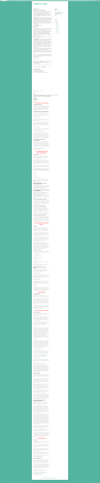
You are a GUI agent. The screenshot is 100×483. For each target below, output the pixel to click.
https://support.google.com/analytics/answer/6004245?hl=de (40, 356)
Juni (56, 27)
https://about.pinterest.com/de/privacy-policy (38, 308)
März (56, 30)
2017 (56, 21)
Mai (56, 28)
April (56, 29)
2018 (56, 20)
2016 (56, 22)
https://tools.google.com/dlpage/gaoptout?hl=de (38, 347)
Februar (57, 31)
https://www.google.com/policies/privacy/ (38, 474)
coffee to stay (40, 3)
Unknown (57, 9)
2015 (56, 23)
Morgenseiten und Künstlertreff (58, 26)
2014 (56, 33)
